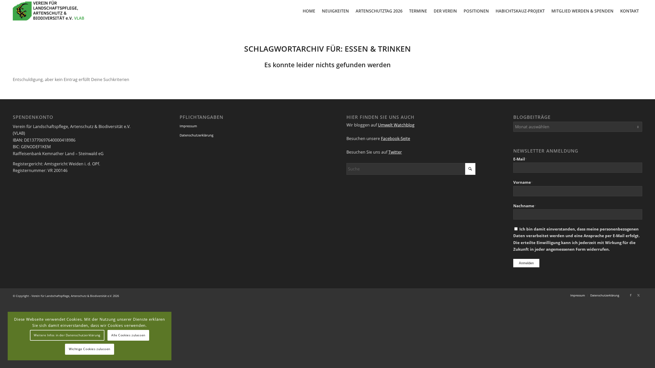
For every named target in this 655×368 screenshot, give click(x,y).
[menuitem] (309, 11)
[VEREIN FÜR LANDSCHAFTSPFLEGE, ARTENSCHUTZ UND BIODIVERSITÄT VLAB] (48, 11)
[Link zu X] (638, 295)
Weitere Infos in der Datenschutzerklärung (67, 335)
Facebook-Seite (395, 138)
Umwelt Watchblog (396, 125)
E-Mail (520, 159)
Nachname (524, 205)
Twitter (395, 152)
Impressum (188, 126)
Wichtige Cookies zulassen (89, 349)
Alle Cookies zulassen (128, 335)
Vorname (523, 182)
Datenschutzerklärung (196, 135)
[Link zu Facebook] (631, 295)
